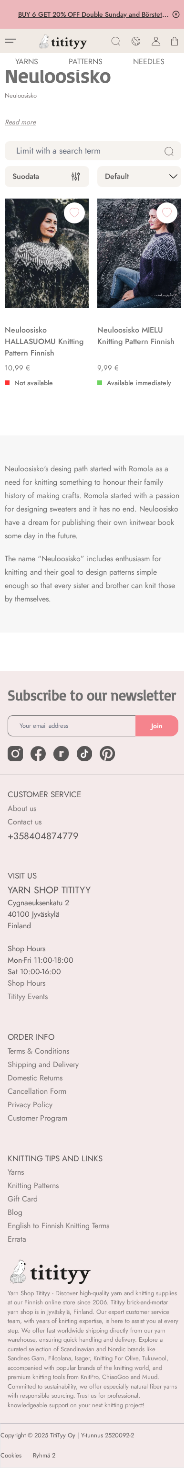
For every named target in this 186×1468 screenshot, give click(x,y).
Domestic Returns (35, 1077)
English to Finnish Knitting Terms (58, 1225)
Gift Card (23, 1198)
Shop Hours (26, 983)
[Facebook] (38, 753)
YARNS (26, 61)
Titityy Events (28, 996)
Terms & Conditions (38, 1051)
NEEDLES (149, 61)
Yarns (16, 1172)
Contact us (24, 821)
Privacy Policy (30, 1104)
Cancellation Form (37, 1091)
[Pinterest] (107, 753)
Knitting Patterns (33, 1185)
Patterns (86, 61)
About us (22, 808)
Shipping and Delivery (43, 1064)
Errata (17, 1239)
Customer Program (37, 1117)
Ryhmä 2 (44, 1455)
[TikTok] (84, 753)
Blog (15, 1212)
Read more (20, 122)
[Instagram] (15, 753)
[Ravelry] (61, 753)
